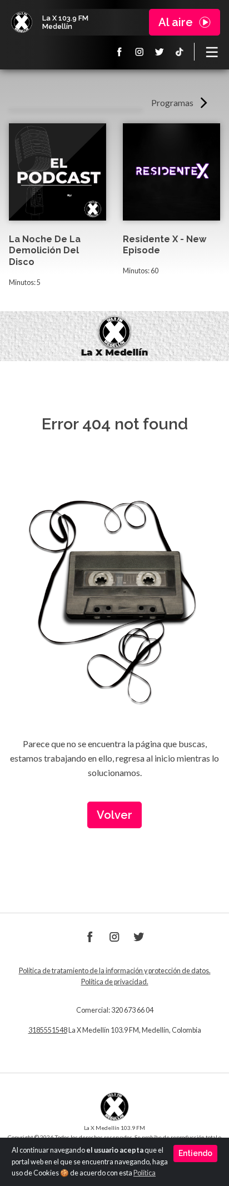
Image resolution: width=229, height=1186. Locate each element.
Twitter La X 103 (159, 51)
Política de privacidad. (114, 982)
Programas (172, 102)
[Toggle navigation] (211, 52)
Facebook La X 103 (119, 51)
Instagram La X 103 (139, 51)
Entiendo (195, 1153)
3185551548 (47, 1030)
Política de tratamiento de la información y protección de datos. (115, 971)
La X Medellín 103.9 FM (21, 22)
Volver (114, 815)
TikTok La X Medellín (179, 51)
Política (144, 1173)
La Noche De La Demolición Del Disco (45, 251)
